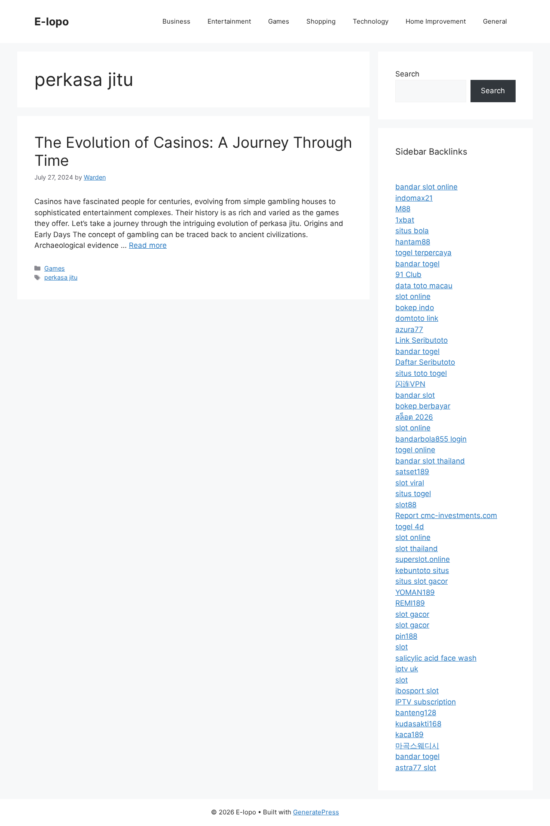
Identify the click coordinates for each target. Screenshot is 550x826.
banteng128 (415, 712)
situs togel (413, 493)
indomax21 (414, 198)
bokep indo (414, 307)
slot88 (405, 504)
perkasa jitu (60, 277)
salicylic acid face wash (436, 658)
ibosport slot (417, 690)
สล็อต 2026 (414, 417)
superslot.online (422, 559)
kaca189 (409, 734)
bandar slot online (426, 187)
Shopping (321, 21)
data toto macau (423, 285)
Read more (148, 245)
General (495, 21)
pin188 (406, 636)
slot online (413, 296)
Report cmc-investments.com (446, 515)
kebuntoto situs (422, 570)
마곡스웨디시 (417, 745)
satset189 (412, 471)
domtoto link (416, 318)
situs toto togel (421, 373)
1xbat (404, 220)
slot (401, 647)
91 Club (408, 274)
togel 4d (409, 526)
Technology (370, 21)
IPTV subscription (425, 702)
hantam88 (412, 242)
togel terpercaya (423, 252)
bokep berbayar (422, 406)
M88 (402, 208)
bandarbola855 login (431, 439)
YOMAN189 (415, 592)
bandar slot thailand (430, 461)
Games (278, 21)
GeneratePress (316, 812)
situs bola (412, 230)
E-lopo (51, 21)
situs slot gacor (421, 581)
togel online (415, 449)
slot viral (409, 483)
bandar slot (415, 395)
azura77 (409, 329)
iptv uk (406, 668)
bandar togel (417, 263)
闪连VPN (410, 384)
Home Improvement (436, 21)
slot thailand (416, 548)
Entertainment (229, 21)
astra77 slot (415, 767)
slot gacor (412, 614)
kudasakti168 (418, 723)
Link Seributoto (421, 340)
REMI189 (410, 603)
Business (176, 21)
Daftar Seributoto (425, 362)
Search (407, 74)
